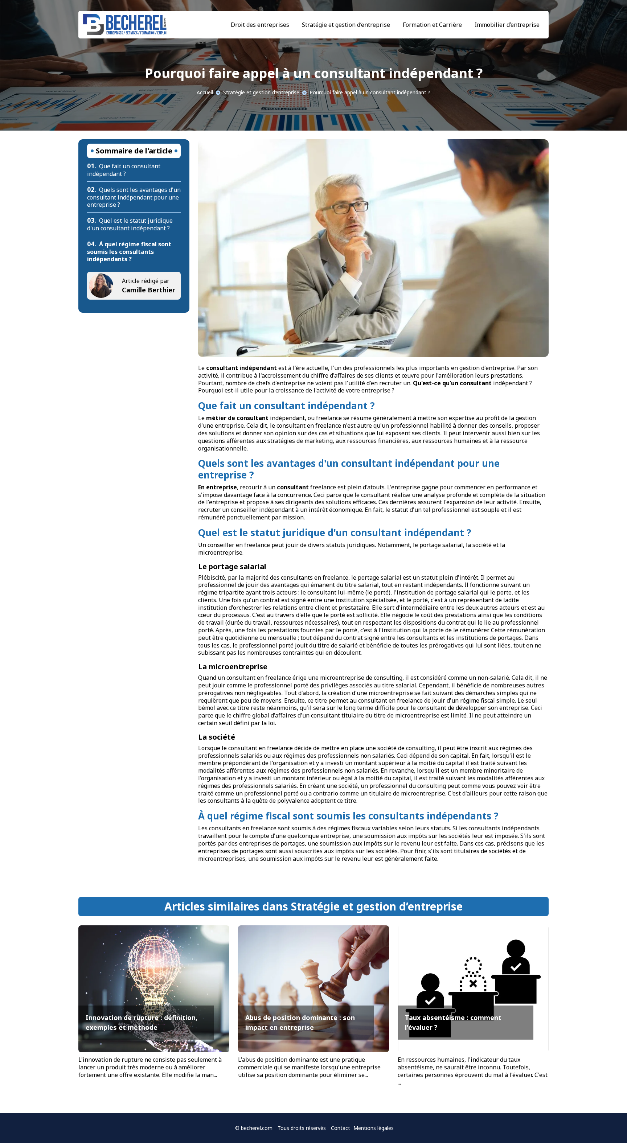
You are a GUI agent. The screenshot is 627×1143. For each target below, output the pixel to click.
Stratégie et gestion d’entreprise (346, 25)
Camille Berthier (148, 289)
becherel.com (256, 1128)
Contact (340, 1128)
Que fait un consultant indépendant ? (123, 170)
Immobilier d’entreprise (507, 25)
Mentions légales (373, 1128)
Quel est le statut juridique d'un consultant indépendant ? (130, 224)
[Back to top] (607, 1123)
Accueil (205, 92)
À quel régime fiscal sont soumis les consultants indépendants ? (129, 251)
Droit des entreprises (260, 25)
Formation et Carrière (432, 25)
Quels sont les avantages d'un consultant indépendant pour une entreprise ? (134, 197)
